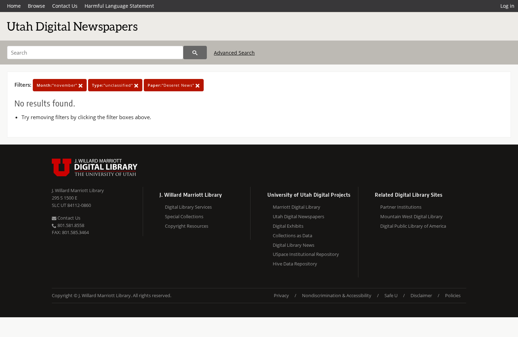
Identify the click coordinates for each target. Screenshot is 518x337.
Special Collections (184, 216)
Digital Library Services (188, 207)
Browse (36, 5)
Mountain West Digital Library (411, 216)
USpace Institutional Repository (306, 254)
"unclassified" (113, 85)
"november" (58, 85)
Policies (453, 295)
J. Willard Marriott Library (78, 190)
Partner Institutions (400, 207)
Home (14, 5)
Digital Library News (293, 245)
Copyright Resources (186, 226)
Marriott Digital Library (296, 207)
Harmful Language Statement (119, 5)
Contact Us (65, 5)
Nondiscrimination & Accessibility (336, 295)
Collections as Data (292, 235)
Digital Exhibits (288, 226)
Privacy (281, 295)
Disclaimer (421, 295)
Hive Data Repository (295, 264)
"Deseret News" (172, 85)
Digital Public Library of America (413, 226)
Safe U (390, 295)
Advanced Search (234, 52)
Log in (507, 5)
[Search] (195, 52)
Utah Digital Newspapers (298, 216)
